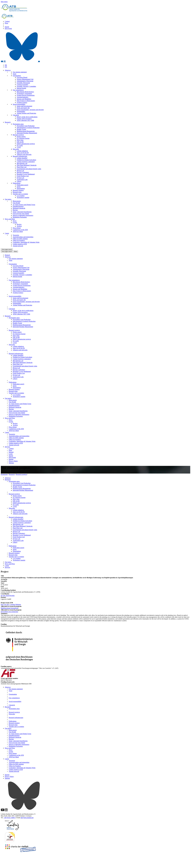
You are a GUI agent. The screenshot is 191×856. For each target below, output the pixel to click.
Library (19, 181)
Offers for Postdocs (19, 240)
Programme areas (18, 124)
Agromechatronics (22, 97)
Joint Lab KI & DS (23, 153)
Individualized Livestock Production (28, 127)
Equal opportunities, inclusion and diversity (30, 109)
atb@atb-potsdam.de (27, 817)
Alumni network (18, 246)
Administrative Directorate (25, 81)
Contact (7, 21)
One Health (16, 203)
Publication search (22, 185)
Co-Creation (20, 196)
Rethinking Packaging (20, 217)
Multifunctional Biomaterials (26, 131)
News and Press (10, 219)
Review (19, 224)
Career (7, 233)
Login (11, 454)
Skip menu (4, 1)
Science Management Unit (25, 79)
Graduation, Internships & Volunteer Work (26, 242)
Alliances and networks (24, 154)
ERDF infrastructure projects (26, 144)
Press (6, 23)
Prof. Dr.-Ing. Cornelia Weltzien (11, 604)
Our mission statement (20, 72)
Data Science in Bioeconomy (26, 101)
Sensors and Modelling (24, 99)
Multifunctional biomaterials (9, 608)
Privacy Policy (13, 461)
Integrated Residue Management (27, 133)
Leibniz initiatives (22, 151)
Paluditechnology (18, 206)
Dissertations (21, 188)
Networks (16, 149)
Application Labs (22, 179)
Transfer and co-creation (20, 194)
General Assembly (22, 84)
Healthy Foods (21, 129)
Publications (16, 183)
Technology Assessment (24, 93)
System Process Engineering (26, 95)
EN (6, 67)
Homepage (4, 474)
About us (8, 70)
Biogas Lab (20, 170)
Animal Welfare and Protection (26, 113)
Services (7, 447)
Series (18, 187)
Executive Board (22, 77)
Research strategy (18, 190)
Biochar (15, 210)
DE (6, 65)
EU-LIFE (20, 145)
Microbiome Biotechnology (25, 92)
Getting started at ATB (20, 244)
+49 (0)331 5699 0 (9, 817)
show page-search (7, 249)
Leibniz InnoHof (22, 158)
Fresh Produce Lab (23, 176)
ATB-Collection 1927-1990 (25, 120)
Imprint (11, 459)
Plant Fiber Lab (21, 167)
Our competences (18, 90)
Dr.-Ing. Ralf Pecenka (8, 595)
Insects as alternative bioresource (23, 215)
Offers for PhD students (20, 239)
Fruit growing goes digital (21, 213)
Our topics (8, 199)
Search (7, 27)
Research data (17, 192)
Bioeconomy (17, 201)
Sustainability (21, 111)
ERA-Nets (20, 140)
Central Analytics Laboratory (26, 161)
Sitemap (11, 463)
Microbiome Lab (22, 163)
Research (8, 122)
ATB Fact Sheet (18, 231)
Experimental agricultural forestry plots (29, 169)
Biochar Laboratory (23, 172)
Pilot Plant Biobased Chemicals (26, 165)
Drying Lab (20, 178)
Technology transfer (23, 197)
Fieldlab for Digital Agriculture (26, 160)
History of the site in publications (27, 117)
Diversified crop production (9, 612)
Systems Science (22, 102)
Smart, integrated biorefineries (22, 212)
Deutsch (7, 255)
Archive (19, 226)
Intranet (11, 452)
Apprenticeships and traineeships (23, 237)
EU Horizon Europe (23, 138)
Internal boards (21, 88)
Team (14, 74)
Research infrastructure (20, 156)
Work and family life (23, 108)
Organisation (17, 75)
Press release (17, 228)
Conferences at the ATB (20, 230)
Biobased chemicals (19, 208)
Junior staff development (24, 106)
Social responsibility (19, 104)
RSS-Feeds (8, 28)
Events (15, 222)
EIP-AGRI (20, 142)
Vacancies (16, 235)
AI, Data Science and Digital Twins (24, 204)
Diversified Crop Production (26, 126)
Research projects (18, 135)
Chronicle (16, 115)
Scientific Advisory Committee (26, 86)
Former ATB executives (24, 118)
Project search (21, 136)
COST (19, 147)
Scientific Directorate (23, 83)
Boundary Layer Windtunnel (26, 174)
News (14, 221)
